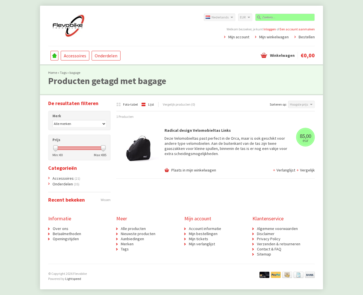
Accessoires (75, 55)
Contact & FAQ (269, 249)
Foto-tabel (130, 104)
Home (54, 55)
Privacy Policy (268, 238)
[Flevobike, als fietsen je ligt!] (115, 25)
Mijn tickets (198, 238)
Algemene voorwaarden (277, 228)
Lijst (151, 104)
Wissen (106, 200)
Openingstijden (66, 238)
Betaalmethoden (67, 233)
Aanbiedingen (132, 238)
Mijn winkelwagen (274, 36)
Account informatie (205, 228)
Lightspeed (73, 279)
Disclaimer (266, 233)
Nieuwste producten (138, 233)
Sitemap (264, 254)
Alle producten (133, 228)
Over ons (60, 228)
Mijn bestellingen (203, 233)
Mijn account (238, 36)
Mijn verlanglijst (202, 243)
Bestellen (307, 36)
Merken (127, 243)
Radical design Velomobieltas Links (197, 130)
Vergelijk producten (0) (179, 104)
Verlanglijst (286, 170)
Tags (63, 72)
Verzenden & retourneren (278, 243)
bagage (74, 72)
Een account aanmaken (297, 29)
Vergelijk (307, 170)
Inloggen (269, 29)
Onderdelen (106, 55)
